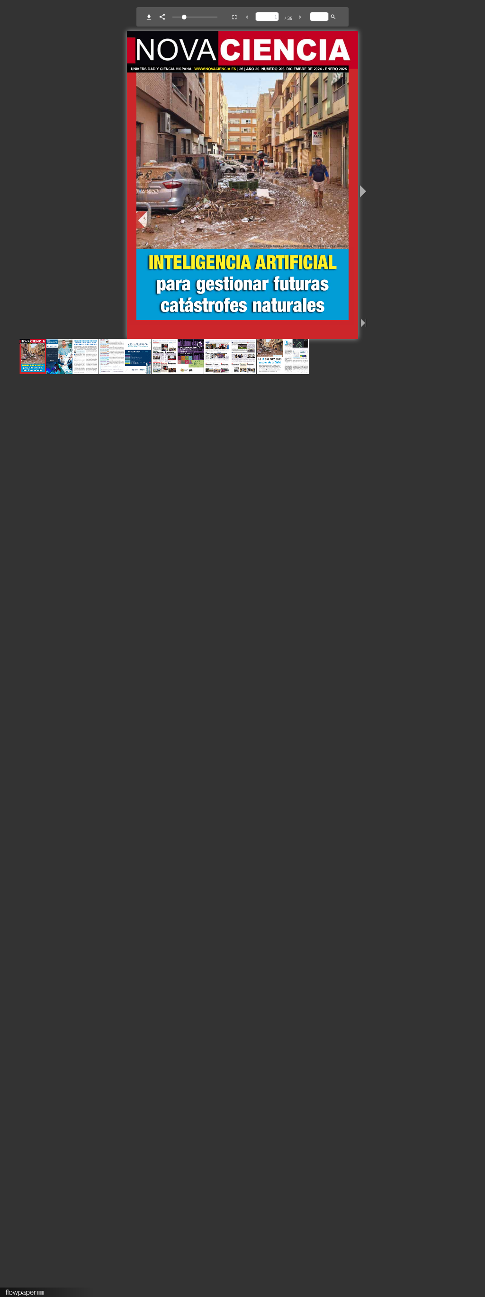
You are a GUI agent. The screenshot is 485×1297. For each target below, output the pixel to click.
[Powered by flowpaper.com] (25, 1289)
